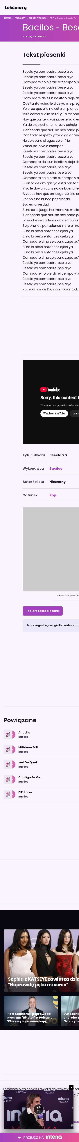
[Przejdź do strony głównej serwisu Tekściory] (15, 7)
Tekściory (20, 18)
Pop (52, 18)
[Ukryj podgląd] (71, 1087)
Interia (7, 18)
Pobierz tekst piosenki (43, 611)
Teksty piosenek (37, 18)
